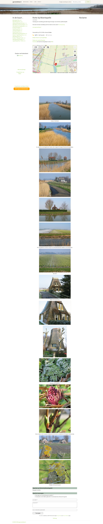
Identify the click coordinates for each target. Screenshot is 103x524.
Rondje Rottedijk (17, 27)
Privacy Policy (59, 515)
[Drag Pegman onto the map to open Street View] (75, 70)
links (35, 1)
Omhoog (55, 518)
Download (35, 41)
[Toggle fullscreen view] (75, 47)
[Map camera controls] (75, 65)
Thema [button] (31, 1)
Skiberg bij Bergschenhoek (20, 23)
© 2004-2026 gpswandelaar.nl (19, 522)
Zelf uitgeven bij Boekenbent (21, 88)
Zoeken (87, 1)
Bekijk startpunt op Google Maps (40, 37)
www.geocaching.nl (37, 27)
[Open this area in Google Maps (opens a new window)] (35, 72)
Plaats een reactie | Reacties (39, 40)
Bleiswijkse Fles (17, 20)
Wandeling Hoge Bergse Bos (20, 33)
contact (39, 1)
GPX (52, 41)
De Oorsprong (61, 24)
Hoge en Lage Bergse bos (19, 35)
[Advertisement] (19, 48)
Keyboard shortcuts (53, 72)
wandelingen (26, 1)
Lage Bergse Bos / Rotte (19, 40)
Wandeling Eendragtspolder (20, 26)
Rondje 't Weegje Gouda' (19, 37)
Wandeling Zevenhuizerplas (20, 24)
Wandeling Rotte (17, 21)
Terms (76, 72)
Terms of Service (65, 515)
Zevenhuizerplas (17, 30)
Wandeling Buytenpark (19, 39)
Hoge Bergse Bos (17, 29)
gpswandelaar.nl (17, 2)
